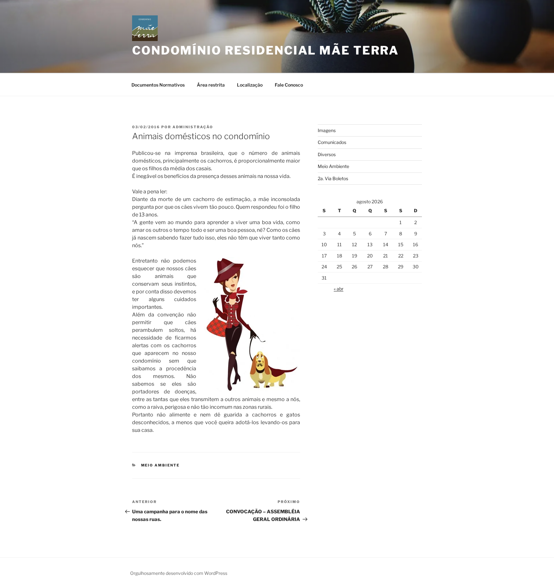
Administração (192, 127)
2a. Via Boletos (333, 178)
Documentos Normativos (158, 85)
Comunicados (332, 142)
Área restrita (211, 85)
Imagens (327, 130)
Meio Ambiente (160, 465)
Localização (250, 85)
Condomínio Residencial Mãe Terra (265, 50)
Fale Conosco (289, 85)
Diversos (327, 154)
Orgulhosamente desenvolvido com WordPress (178, 573)
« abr (338, 288)
